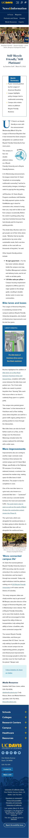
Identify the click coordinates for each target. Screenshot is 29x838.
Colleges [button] (7, 717)
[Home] (12, 746)
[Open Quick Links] (26, 2)
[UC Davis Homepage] (7, 2)
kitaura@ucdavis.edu (9, 702)
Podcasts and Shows (11, 18)
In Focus (10, 14)
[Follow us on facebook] (3, 752)
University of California (14, 805)
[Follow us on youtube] (19, 752)
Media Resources (11, 22)
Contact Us (7, 769)
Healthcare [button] (8, 733)
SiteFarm (14, 819)
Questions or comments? (14, 798)
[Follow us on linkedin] (11, 752)
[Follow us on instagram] (7, 752)
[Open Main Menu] (17, 2)
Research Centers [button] (11, 722)
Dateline (22, 18)
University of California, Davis (14, 789)
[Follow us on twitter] (15, 752)
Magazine (18, 14)
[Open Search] (22, 2)
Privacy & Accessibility (14, 800)
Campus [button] (6, 727)
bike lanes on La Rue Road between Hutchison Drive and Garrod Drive (12, 375)
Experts (21, 22)
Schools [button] (6, 712)
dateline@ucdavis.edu (9, 692)
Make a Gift (7, 775)
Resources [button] (7, 738)
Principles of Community (14, 803)
